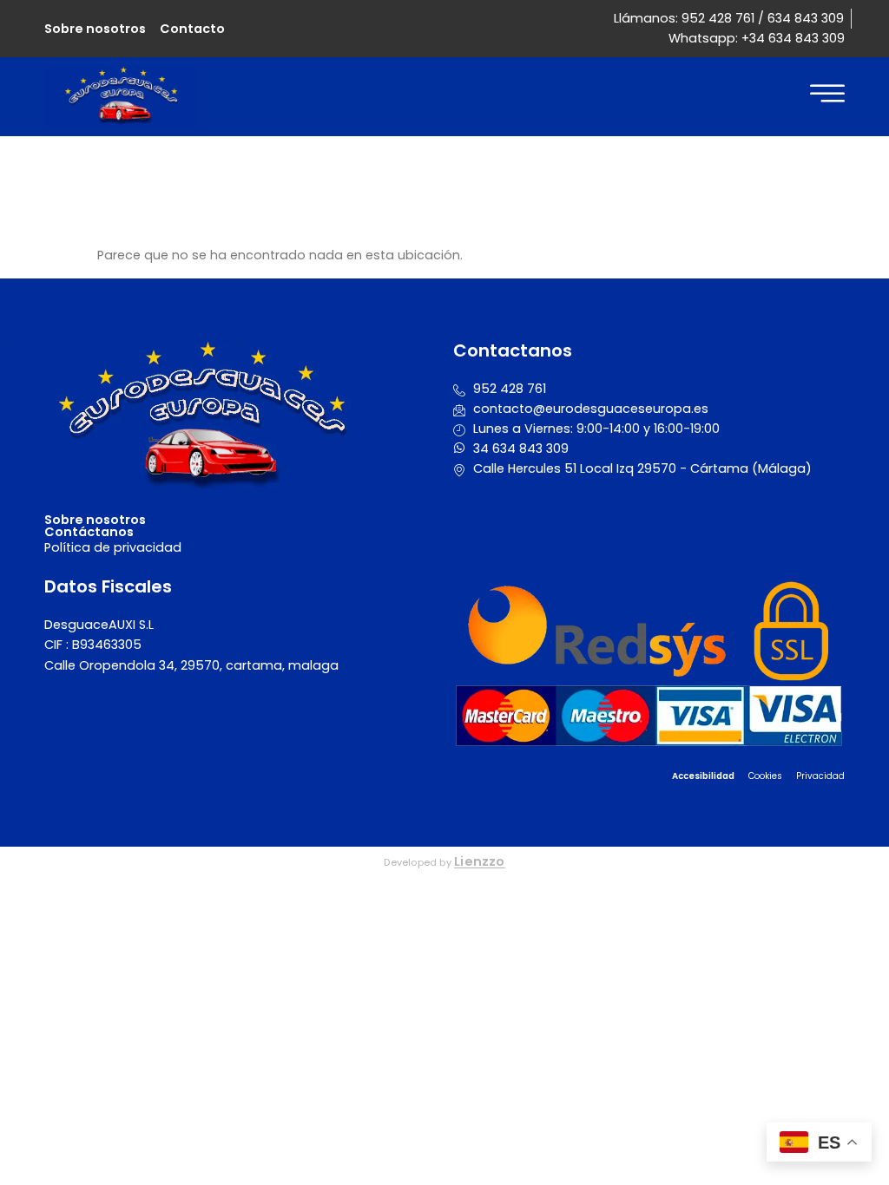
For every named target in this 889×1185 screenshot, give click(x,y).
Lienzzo (479, 861)
